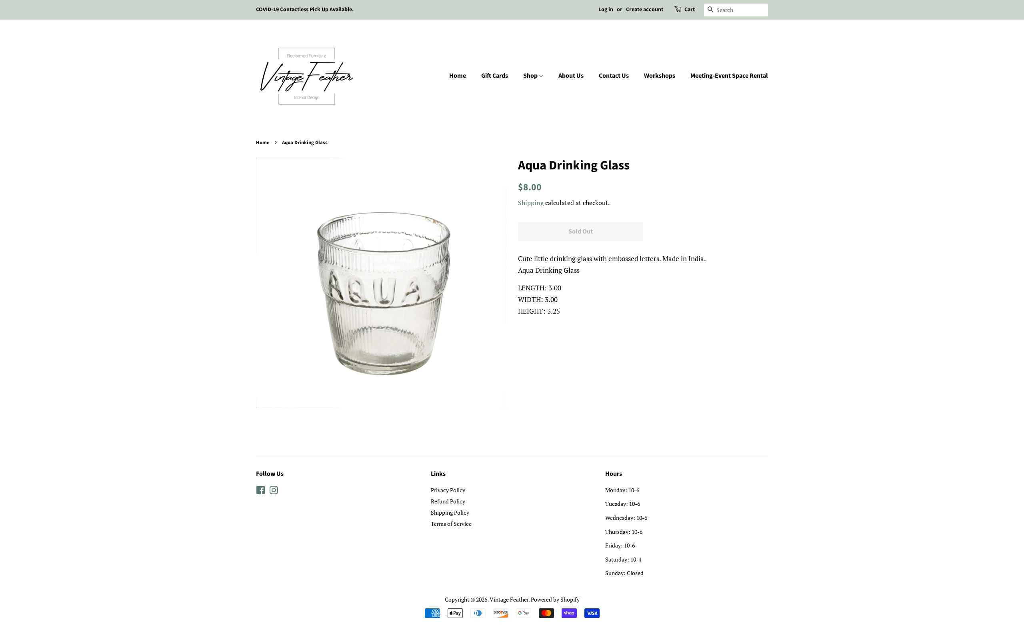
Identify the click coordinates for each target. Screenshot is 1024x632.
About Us (571, 75)
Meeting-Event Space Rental (729, 75)
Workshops (659, 75)
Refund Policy (448, 501)
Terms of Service (451, 523)
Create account (644, 10)
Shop (531, 75)
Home (457, 75)
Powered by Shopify (555, 599)
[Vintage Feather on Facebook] (260, 491)
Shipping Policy (450, 512)
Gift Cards (494, 75)
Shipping (531, 202)
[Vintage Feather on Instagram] (273, 491)
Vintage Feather (509, 599)
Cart (689, 10)
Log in (605, 10)
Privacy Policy (448, 490)
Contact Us (614, 75)
